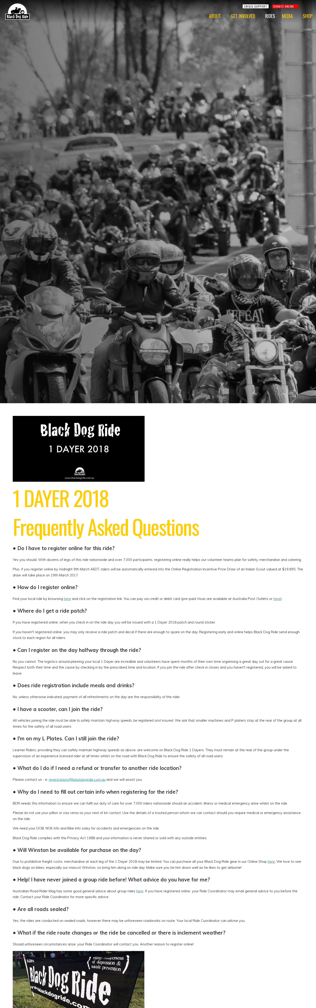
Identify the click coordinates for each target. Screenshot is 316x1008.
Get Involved (243, 15)
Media (287, 15)
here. (272, 861)
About (215, 15)
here (67, 598)
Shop (308, 15)
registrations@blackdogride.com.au (77, 779)
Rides (270, 15)
